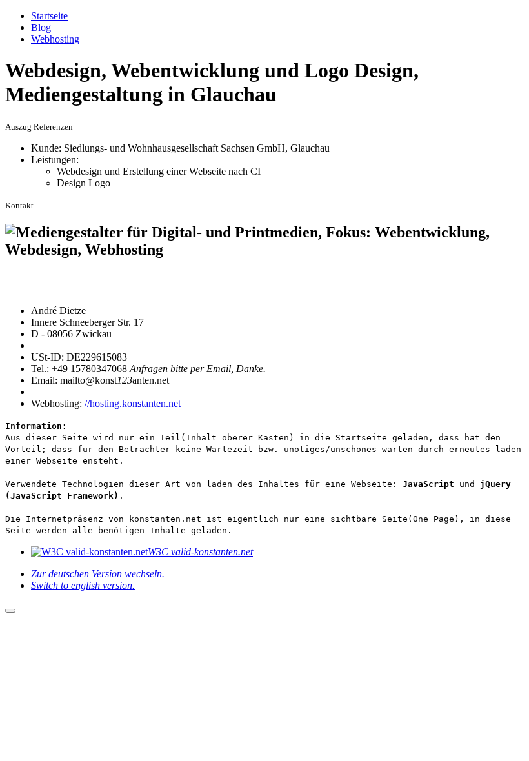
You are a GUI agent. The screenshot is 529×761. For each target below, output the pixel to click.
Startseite (49, 15)
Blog (41, 27)
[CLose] (10, 611)
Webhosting (55, 39)
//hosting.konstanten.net (133, 403)
